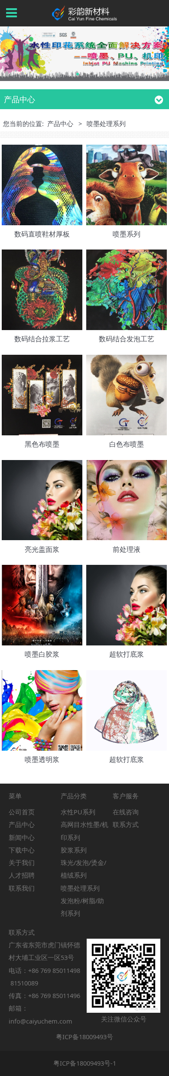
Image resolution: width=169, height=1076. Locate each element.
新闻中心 (22, 837)
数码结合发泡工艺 (126, 339)
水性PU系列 (78, 811)
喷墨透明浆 (42, 759)
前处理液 (126, 549)
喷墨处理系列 (80, 888)
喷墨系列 (126, 234)
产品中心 (60, 123)
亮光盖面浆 (42, 549)
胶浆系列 (74, 850)
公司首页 (22, 811)
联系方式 (126, 824)
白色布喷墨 (126, 444)
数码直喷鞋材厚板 (42, 234)
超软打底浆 (126, 654)
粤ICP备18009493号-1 (84, 1063)
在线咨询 (126, 811)
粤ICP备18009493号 (84, 1036)
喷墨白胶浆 (42, 654)
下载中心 (22, 850)
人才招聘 (22, 875)
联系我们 (22, 888)
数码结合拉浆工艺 (42, 339)
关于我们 (22, 862)
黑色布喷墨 (42, 444)
